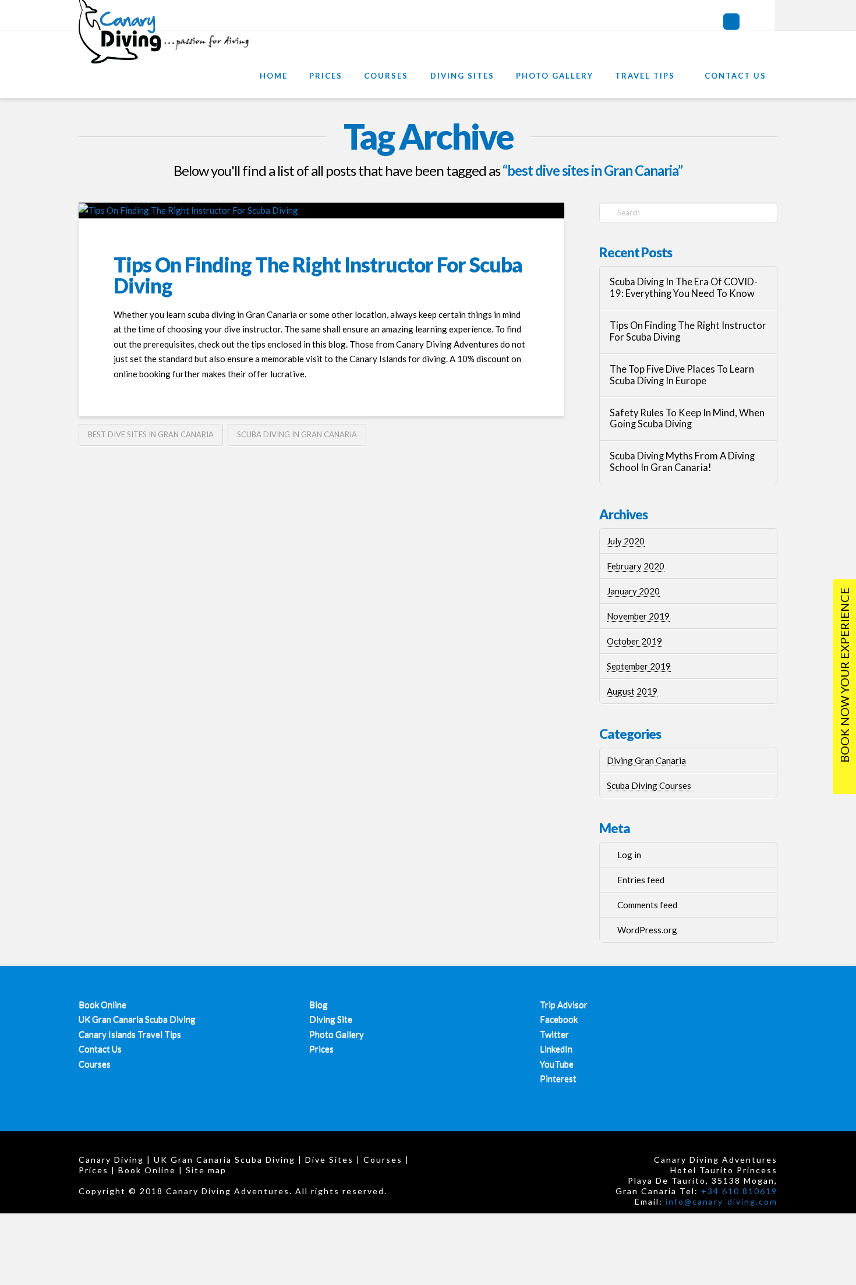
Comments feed (647, 905)
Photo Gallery (336, 1034)
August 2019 (632, 691)
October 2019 (634, 641)
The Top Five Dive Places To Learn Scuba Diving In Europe (682, 375)
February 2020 (635, 566)
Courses (95, 1064)
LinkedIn (556, 1048)
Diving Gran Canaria (646, 760)
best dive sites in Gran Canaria (151, 434)
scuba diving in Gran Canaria (297, 434)
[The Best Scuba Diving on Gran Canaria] (166, 45)
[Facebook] (751, 21)
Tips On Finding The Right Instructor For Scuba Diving (318, 275)
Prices (321, 1048)
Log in (629, 854)
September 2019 (639, 666)
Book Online (102, 1004)
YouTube (557, 1064)
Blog (318, 1004)
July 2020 (626, 541)
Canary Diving (111, 1159)
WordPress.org (647, 930)
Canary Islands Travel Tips (130, 1034)
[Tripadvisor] (731, 21)
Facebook (559, 1019)
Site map (206, 1170)
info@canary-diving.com (721, 1201)
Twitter (554, 1034)
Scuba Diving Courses (649, 785)
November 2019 (638, 616)
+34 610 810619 (739, 1191)
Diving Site (330, 1019)
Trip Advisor (564, 1004)
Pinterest (558, 1078)
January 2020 (633, 591)
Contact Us (100, 1048)
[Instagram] (786, 23)
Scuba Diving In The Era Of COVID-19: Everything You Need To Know (684, 288)
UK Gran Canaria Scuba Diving (137, 1019)
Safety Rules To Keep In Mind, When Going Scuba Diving (687, 419)
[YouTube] (769, 21)
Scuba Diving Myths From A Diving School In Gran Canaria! (682, 462)
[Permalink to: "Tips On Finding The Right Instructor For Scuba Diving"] (321, 210)
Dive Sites (329, 1159)
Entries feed (640, 880)
